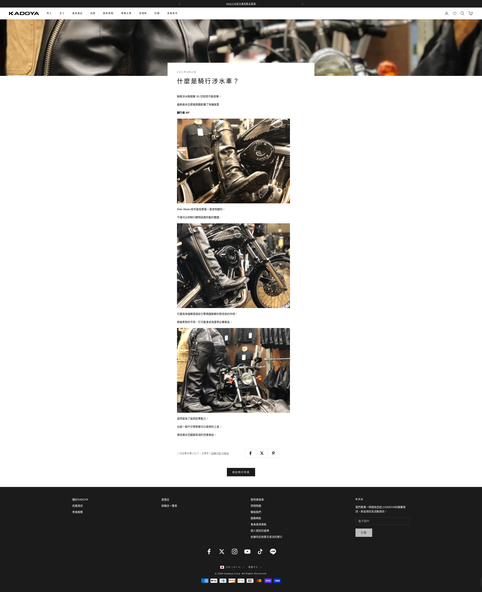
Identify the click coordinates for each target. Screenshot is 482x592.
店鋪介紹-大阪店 (220, 453)
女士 (62, 13)
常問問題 (256, 505)
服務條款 (256, 518)
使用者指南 (257, 499)
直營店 (165, 499)
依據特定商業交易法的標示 (266, 536)
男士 (49, 13)
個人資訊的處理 (260, 530)
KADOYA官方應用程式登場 (241, 4)
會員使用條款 (258, 524)
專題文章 (126, 13)
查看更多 (172, 13)
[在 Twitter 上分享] (262, 453)
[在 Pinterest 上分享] (273, 453)
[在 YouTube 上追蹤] (247, 551)
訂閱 (364, 532)
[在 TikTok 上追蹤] (260, 551)
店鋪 (157, 13)
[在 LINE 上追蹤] (273, 551)
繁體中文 (253, 567)
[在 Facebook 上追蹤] (209, 551)
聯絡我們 (256, 511)
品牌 (92, 13)
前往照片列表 (241, 472)
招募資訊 (77, 505)
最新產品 (77, 13)
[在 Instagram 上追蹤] (234, 551)
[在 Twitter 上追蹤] (221, 551)
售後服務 (77, 511)
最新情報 (108, 13)
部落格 (143, 13)
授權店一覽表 (169, 505)
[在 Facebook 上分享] (250, 453)
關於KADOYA (80, 499)
